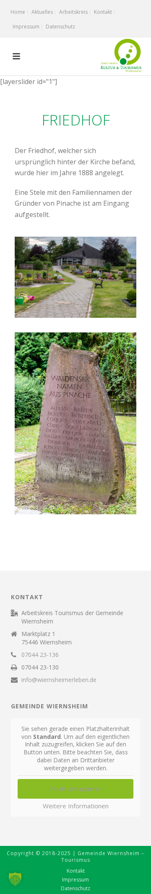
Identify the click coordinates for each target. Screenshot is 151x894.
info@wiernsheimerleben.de (58, 680)
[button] (15, 879)
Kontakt (76, 871)
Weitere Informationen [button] (76, 806)
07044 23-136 (40, 655)
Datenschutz (75, 888)
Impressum (75, 879)
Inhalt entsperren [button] (75, 788)
